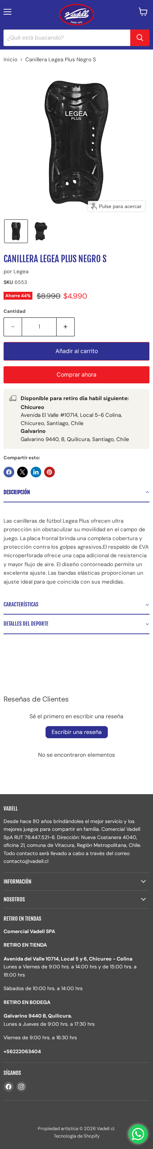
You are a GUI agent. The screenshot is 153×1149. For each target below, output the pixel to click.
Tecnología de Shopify (77, 1136)
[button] (16, 231)
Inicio (10, 60)
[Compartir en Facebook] (9, 472)
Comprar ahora (76, 374)
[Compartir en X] (22, 472)
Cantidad (15, 311)
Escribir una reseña (77, 732)
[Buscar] (139, 38)
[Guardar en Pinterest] (49, 472)
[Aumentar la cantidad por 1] (66, 326)
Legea (21, 271)
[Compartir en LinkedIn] (36, 472)
